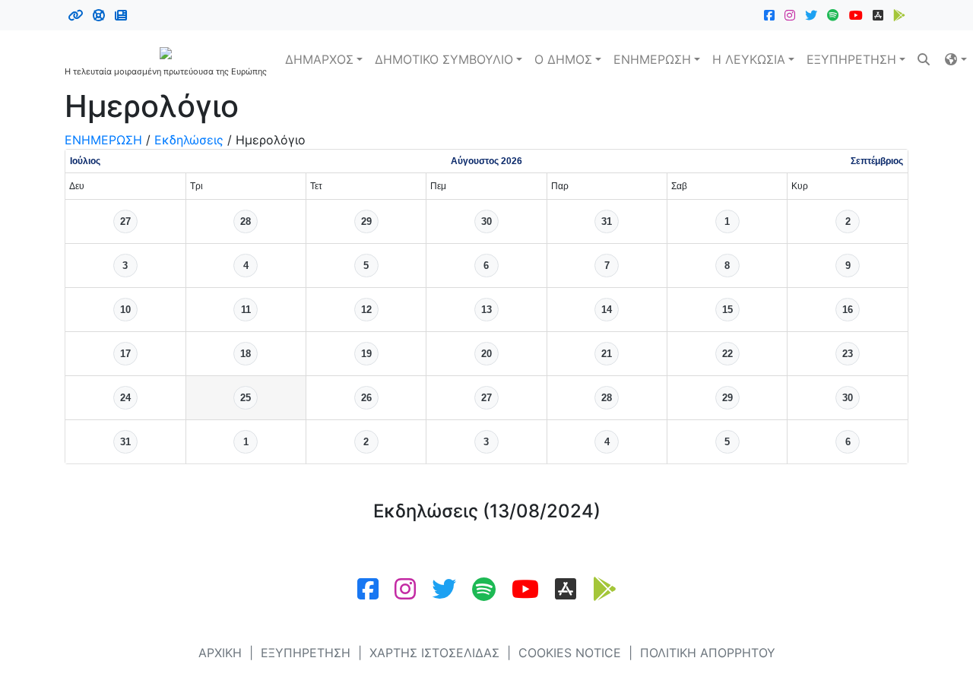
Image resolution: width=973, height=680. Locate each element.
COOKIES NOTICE (569, 652)
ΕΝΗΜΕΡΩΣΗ (652, 59)
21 (606, 353)
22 (727, 353)
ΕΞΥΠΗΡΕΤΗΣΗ (851, 59)
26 (366, 397)
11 (246, 309)
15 (727, 309)
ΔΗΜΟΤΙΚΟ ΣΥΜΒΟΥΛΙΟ (444, 59)
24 (125, 397)
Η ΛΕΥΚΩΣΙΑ (748, 59)
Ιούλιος (85, 161)
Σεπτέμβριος (877, 161)
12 (366, 309)
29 (366, 221)
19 (366, 353)
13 (486, 309)
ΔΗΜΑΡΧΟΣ (319, 59)
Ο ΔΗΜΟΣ (563, 59)
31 (606, 221)
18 (245, 353)
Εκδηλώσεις (188, 139)
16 (847, 309)
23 (847, 353)
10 (125, 309)
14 (606, 309)
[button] (955, 59)
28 (245, 221)
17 (125, 353)
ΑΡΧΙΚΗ (220, 652)
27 (125, 221)
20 (486, 353)
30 (486, 221)
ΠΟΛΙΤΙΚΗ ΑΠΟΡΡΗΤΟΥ (707, 652)
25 (245, 397)
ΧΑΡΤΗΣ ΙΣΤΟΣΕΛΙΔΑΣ (434, 652)
